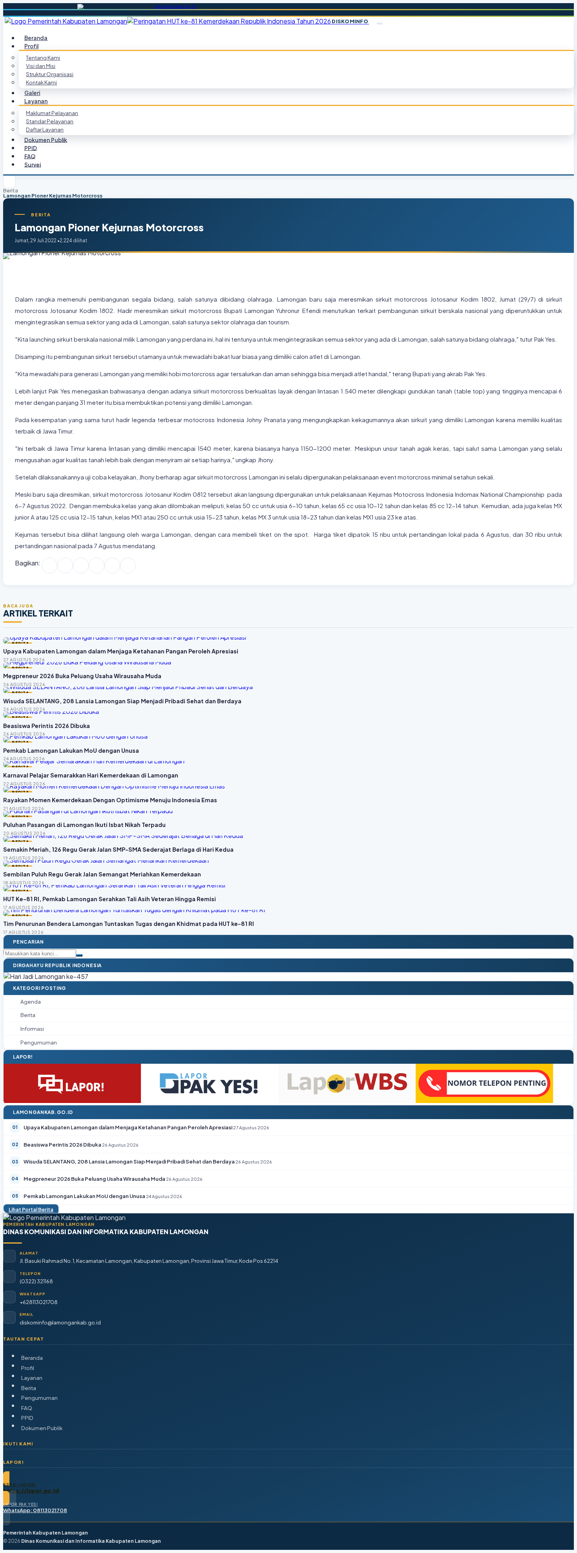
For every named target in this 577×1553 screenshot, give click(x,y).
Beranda (32, 1357)
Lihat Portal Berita (31, 1209)
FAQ (26, 1408)
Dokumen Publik (46, 139)
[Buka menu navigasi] (379, 23)
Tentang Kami (43, 57)
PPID (27, 1417)
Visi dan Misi (40, 65)
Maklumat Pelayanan (52, 113)
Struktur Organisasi (49, 74)
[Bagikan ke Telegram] (112, 565)
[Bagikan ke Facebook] (49, 565)
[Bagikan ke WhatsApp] (81, 565)
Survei (32, 164)
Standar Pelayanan (49, 121)
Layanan (31, 1377)
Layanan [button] (36, 101)
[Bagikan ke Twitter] (65, 565)
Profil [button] (31, 46)
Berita (10, 190)
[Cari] (79, 955)
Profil (27, 1368)
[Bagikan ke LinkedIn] (96, 565)
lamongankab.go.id (175, 6)
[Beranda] (9, 182)
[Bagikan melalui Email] (128, 565)
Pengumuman (39, 1397)
